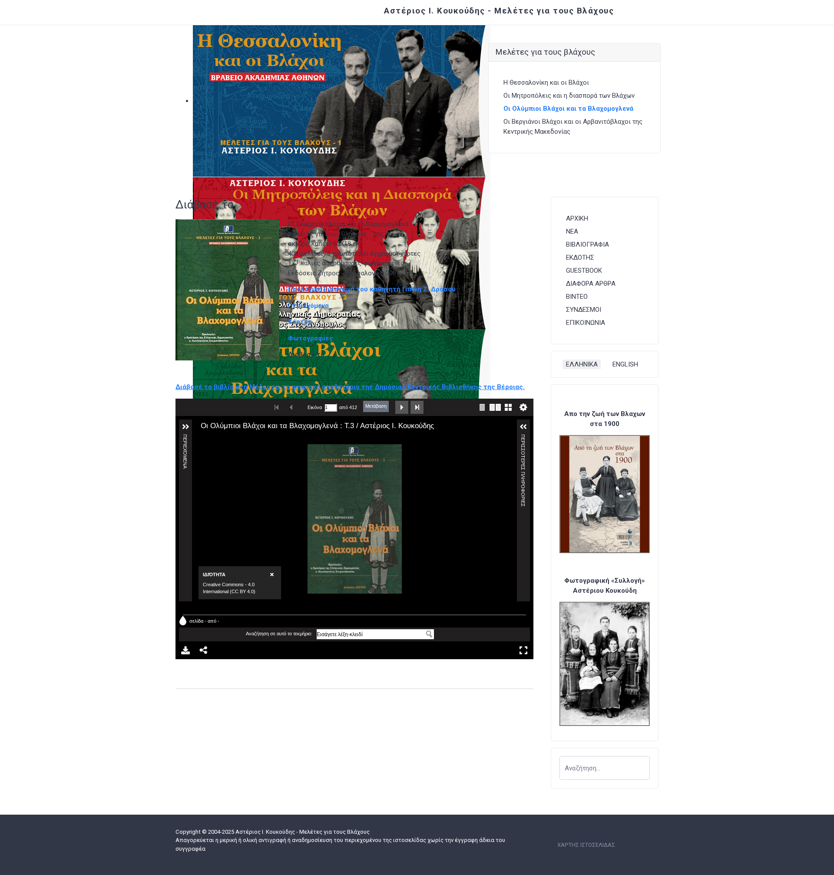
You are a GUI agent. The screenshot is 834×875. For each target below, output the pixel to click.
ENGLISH (625, 364)
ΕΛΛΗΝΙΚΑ (582, 364)
